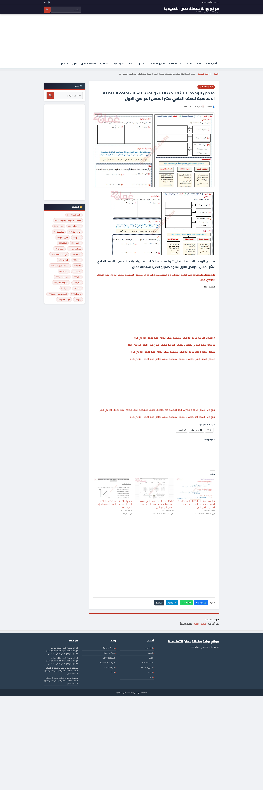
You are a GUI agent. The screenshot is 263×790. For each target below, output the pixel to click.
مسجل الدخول (199, 623)
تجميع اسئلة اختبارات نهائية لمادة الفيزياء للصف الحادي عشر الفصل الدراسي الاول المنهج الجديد (115, 504)
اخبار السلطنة (175, 64)
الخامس (76, 243)
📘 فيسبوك (201, 602)
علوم (77, 266)
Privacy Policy (109, 648)
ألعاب (199, 64)
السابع (77, 260)
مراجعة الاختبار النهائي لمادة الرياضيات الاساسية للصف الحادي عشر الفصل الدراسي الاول (171, 344)
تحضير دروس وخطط (57, 294)
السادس (63, 260)
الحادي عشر (75, 232)
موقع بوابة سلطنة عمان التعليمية (128, 692)
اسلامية (104, 64)
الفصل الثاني (74, 226)
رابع (78, 299)
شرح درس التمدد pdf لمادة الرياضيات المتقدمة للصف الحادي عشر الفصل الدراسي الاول (171, 417)
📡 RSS (47, 2)
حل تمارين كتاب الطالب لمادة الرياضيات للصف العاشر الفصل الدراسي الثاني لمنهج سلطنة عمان (61, 680)
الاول (74, 64)
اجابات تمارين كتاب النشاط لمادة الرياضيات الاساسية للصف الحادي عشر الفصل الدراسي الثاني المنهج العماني (62, 650)
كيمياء (64, 271)
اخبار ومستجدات (157, 64)
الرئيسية (216, 73)
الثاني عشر (62, 237)
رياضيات (59, 249)
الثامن (77, 282)
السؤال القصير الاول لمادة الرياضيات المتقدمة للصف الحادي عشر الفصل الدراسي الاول (171, 359)
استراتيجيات (118, 64)
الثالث (77, 288)
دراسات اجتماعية (59, 254)
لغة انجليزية (75, 249)
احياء (189, 64)
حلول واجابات (62, 277)
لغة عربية (59, 232)
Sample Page (109, 653)
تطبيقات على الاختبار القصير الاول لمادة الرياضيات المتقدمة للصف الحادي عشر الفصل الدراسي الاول (157, 504)
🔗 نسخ (159, 603)
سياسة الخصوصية (107, 662)
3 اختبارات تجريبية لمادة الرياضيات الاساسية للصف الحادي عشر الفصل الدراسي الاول (174, 337)
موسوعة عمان (61, 282)
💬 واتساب (186, 602)
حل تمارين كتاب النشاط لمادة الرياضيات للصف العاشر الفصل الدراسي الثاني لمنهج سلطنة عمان (61, 670)
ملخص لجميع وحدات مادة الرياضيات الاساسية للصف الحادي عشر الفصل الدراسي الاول (172, 351)
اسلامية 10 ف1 (108, 658)
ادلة (130, 64)
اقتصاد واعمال (88, 64)
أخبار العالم (211, 64)
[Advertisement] (131, 37)
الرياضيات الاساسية (204, 73)
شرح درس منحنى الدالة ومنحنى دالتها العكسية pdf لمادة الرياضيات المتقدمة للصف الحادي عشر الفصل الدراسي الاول (157, 410)
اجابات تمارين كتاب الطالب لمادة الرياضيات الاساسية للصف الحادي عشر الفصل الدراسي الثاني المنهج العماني (62, 660)
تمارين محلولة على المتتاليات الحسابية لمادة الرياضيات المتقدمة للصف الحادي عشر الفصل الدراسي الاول (196, 504)
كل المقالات (109, 667)
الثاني (65, 288)
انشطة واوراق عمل (60, 266)
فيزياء (77, 271)
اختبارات (140, 64)
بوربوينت (76, 294)
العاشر (63, 243)
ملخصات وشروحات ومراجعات (68, 220)
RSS (113, 672)
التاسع (64, 64)
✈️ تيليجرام (172, 602)
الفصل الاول (74, 215)
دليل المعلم (64, 299)
